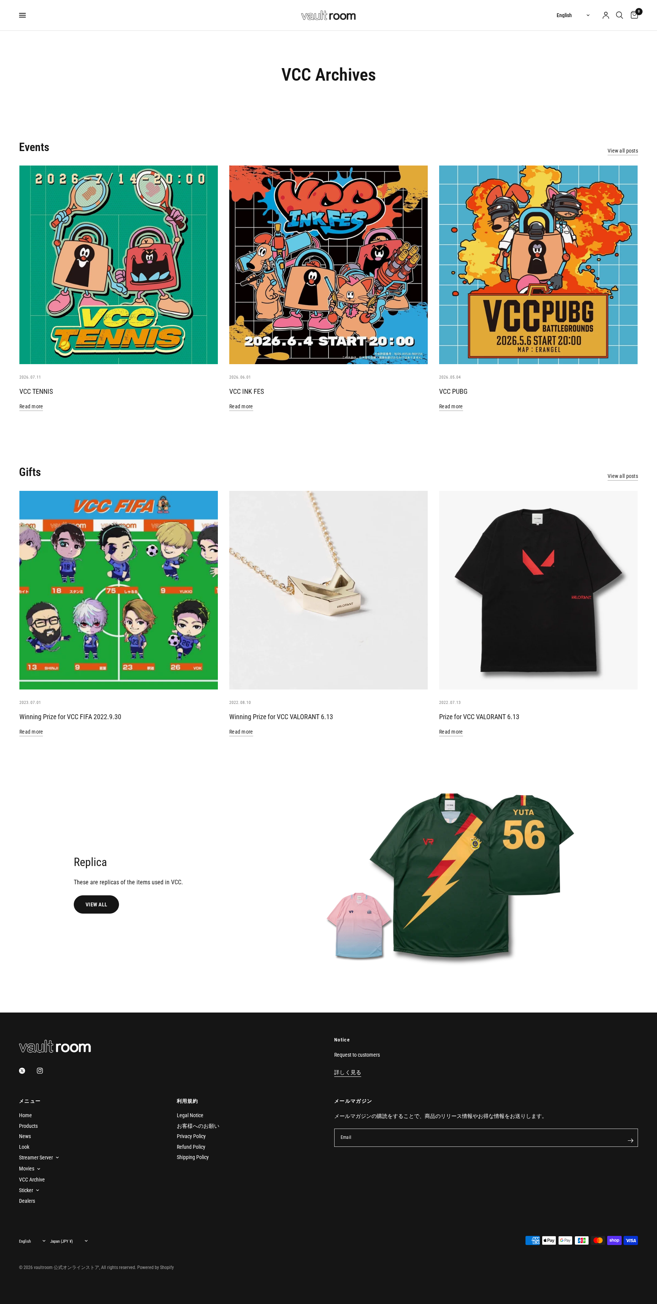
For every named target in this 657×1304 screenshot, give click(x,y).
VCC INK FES (246, 391)
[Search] (619, 15)
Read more (31, 406)
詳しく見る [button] (347, 1072)
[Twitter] (27, 1070)
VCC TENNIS (36, 391)
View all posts (623, 151)
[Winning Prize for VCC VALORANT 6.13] (328, 590)
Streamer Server (36, 1157)
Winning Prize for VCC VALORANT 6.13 (281, 717)
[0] (632, 15)
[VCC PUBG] (538, 265)
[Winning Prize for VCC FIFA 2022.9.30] (118, 590)
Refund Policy (191, 1147)
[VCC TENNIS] (118, 265)
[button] (96, 904)
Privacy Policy (191, 1136)
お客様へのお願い (198, 1126)
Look (24, 1147)
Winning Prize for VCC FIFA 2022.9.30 (70, 717)
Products (28, 1126)
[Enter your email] (630, 1141)
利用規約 (187, 1101)
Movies (26, 1168)
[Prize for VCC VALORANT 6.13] (538, 590)
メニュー (30, 1101)
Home (25, 1115)
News (25, 1136)
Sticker (26, 1190)
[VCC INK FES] (328, 265)
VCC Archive (32, 1180)
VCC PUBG (453, 391)
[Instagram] (45, 1070)
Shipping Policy (193, 1157)
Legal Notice (190, 1115)
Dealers (27, 1201)
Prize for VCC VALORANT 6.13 (479, 717)
